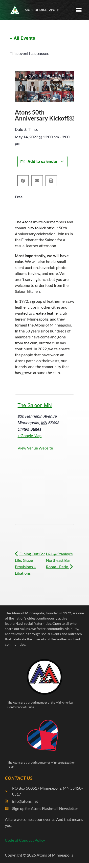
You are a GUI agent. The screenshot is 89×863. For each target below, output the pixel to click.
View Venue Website (35, 448)
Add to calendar (42, 161)
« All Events (22, 38)
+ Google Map (30, 435)
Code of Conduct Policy (25, 840)
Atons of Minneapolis (42, 10)
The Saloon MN (35, 405)
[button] (78, 10)
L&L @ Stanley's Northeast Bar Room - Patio (59, 560)
